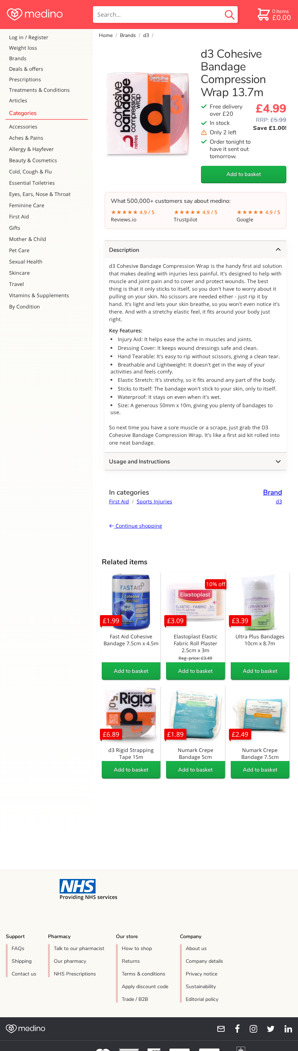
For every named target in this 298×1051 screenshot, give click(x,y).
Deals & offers (26, 68)
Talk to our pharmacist (79, 948)
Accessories (23, 126)
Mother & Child (27, 239)
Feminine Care (26, 205)
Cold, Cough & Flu (30, 171)
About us (196, 948)
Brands (18, 58)
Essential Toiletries (32, 182)
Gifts (14, 227)
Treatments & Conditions (39, 89)
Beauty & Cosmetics (33, 160)
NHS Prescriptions (75, 973)
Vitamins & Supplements (39, 295)
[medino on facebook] (232, 1029)
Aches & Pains (26, 137)
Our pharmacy (70, 961)
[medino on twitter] (267, 1029)
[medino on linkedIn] (285, 1029)
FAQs (18, 948)
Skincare (19, 272)
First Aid (19, 216)
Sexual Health (26, 261)
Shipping (22, 961)
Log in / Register (28, 37)
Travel (16, 284)
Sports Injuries (154, 501)
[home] (46, 14)
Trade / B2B (135, 999)
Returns (131, 961)
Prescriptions (25, 79)
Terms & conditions (143, 973)
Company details (204, 961)
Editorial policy (202, 999)
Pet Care (19, 250)
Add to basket (243, 174)
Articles (18, 100)
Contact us (24, 973)
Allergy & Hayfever (31, 149)
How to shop (137, 948)
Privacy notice (201, 973)
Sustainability (201, 986)
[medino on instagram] (250, 1029)
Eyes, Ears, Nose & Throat (40, 194)
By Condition (24, 306)
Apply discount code (145, 986)
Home (106, 35)
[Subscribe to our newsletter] (218, 1029)
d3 (146, 35)
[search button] (229, 14)
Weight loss (23, 47)
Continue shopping (138, 525)
